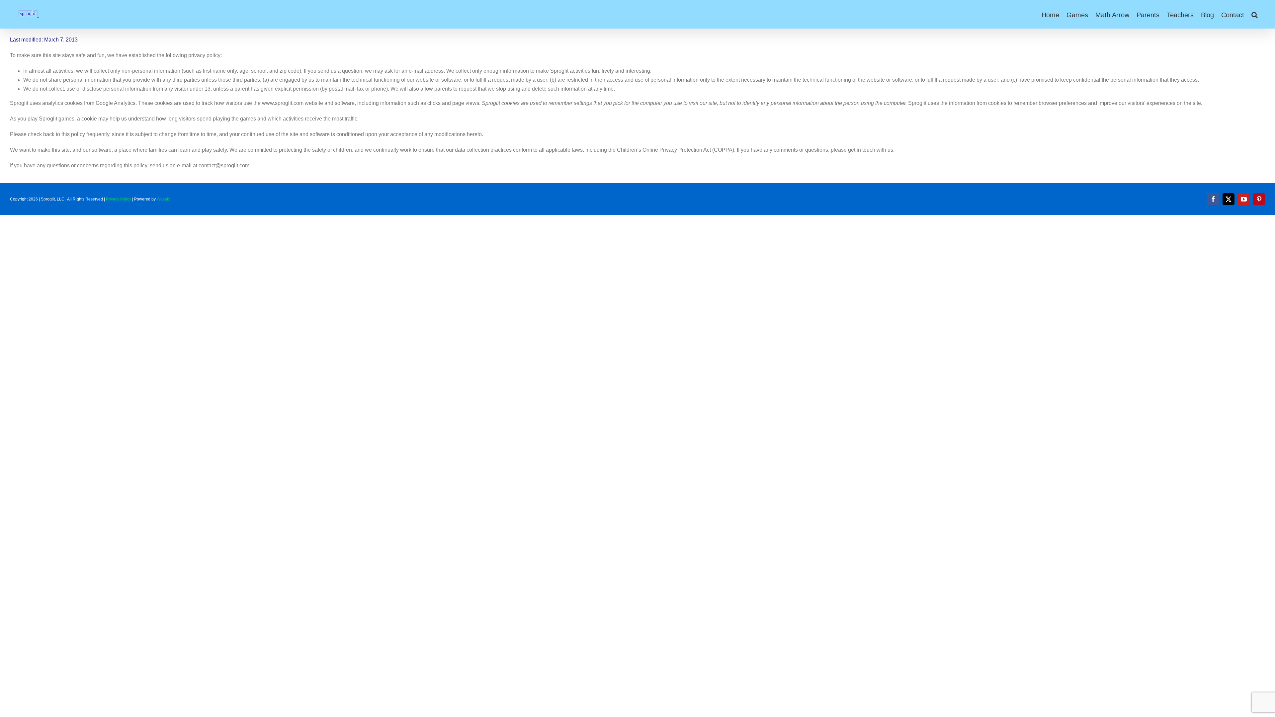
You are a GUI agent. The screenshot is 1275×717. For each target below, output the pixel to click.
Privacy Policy (118, 199)
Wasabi (163, 199)
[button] (1254, 14)
